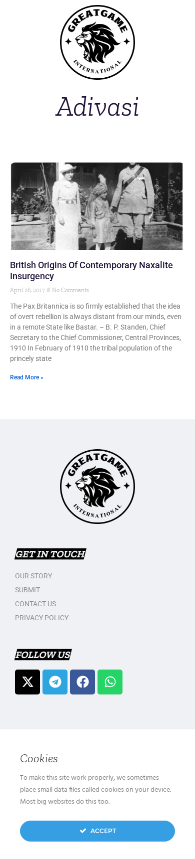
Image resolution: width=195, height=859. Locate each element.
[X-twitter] (27, 682)
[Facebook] (82, 682)
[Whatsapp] (110, 682)
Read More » (27, 377)
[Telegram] (55, 682)
